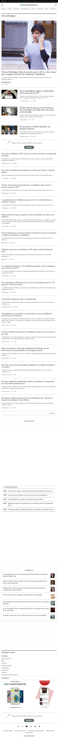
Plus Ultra (4, 663)
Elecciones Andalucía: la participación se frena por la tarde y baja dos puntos (28, 171)
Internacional (25, 9)
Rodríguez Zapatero (7, 665)
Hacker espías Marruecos (44, 1)
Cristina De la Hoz (5, 163)
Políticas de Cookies (50, 730)
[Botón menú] (2, 5)
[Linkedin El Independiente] (35, 726)
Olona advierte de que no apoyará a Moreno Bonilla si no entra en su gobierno (28, 216)
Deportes (53, 9)
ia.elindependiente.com (15, 707)
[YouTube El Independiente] (26, 726)
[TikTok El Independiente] (39, 726)
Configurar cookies (29, 732)
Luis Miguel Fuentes (24, 136)
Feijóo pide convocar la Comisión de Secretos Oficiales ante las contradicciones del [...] (30, 504)
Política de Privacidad (8, 730)
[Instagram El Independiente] (31, 726)
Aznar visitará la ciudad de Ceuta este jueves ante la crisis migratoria (27, 495)
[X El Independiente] (18, 726)
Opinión (3, 9)
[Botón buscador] (56, 5)
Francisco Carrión (5, 325)
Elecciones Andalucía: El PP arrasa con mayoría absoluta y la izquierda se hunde (29, 154)
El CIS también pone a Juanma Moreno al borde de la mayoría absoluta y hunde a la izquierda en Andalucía (29, 234)
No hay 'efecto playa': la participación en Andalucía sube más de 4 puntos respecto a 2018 (27, 186)
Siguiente (52, 413)
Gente (46, 9)
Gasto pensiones (53, 1)
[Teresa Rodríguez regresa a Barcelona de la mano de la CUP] (9, 96)
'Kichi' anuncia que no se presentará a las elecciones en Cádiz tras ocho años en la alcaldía (37, 109)
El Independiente (6, 82)
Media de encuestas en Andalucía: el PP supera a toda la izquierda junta (27, 250)
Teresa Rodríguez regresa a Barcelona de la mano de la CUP (37, 92)
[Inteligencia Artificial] (15, 704)
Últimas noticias (11, 1)
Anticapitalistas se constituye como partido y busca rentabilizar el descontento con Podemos (27, 314)
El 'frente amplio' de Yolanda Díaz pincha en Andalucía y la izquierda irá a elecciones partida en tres (28, 382)
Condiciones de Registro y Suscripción (36, 730)
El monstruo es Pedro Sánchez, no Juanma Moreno (35, 127)
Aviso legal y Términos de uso (20, 730)
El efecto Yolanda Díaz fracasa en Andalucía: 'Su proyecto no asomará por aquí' (28, 333)
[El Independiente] (29, 5)
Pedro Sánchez (5, 668)
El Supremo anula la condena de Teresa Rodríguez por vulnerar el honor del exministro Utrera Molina (27, 399)
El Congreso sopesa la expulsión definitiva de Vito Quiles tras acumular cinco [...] (31, 509)
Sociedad (40, 9)
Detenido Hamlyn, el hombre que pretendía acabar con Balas (25, 499)
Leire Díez (4, 672)
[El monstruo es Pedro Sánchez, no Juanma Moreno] (9, 131)
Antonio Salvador (5, 226)
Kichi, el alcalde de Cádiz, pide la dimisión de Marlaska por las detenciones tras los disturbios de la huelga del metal (25, 349)
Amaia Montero (18, 1)
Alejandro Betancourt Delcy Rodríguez (30, 1)
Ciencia (33, 9)
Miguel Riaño (4, 242)
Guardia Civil (5, 670)
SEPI (3, 661)
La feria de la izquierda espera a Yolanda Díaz (19, 299)
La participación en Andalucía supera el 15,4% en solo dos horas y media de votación (27, 201)
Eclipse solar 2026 (6, 658)
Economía (16, 9)
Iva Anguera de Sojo (24, 100)
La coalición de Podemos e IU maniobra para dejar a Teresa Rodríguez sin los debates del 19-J (29, 267)
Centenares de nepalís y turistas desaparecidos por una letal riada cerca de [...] (30, 491)
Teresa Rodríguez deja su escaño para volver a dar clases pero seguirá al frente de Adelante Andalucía (29, 72)
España (9, 9)
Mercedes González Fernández (9, 675)
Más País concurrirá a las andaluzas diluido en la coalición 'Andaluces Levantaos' (28, 366)
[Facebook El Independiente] (22, 726)
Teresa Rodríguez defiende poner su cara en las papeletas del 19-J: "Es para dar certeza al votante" (28, 283)
